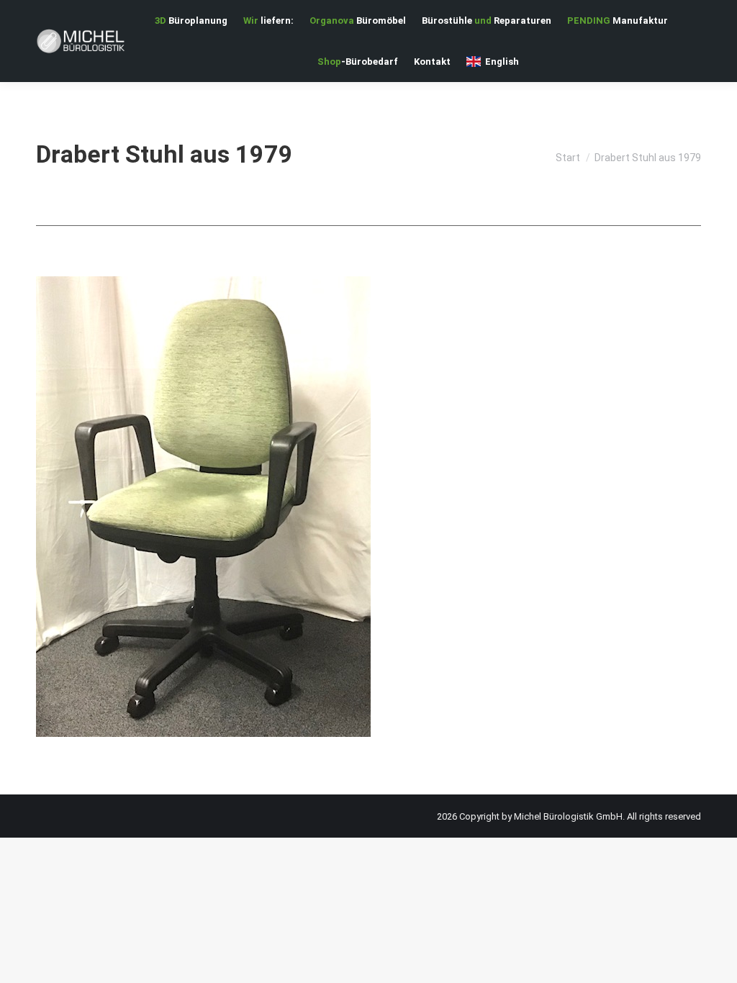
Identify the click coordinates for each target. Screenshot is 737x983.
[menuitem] (191, 20)
